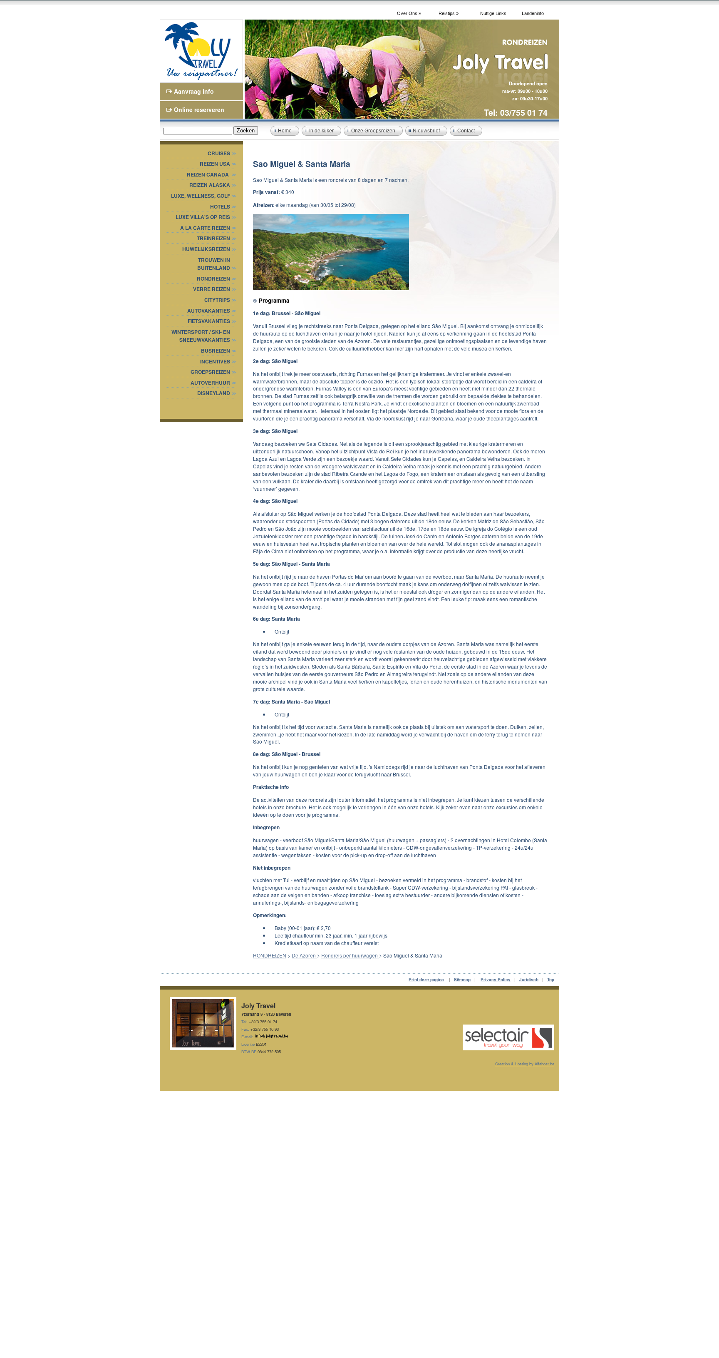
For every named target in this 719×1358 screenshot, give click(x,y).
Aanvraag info (194, 91)
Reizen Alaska (209, 185)
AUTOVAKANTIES (208, 310)
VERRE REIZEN (211, 289)
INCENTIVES (215, 361)
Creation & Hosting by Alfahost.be (524, 1064)
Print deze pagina (426, 979)
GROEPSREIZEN (210, 372)
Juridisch (528, 979)
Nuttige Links (493, 13)
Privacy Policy (496, 979)
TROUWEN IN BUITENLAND (213, 264)
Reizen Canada (208, 174)
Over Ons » (409, 13)
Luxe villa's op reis (203, 217)
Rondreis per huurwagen (350, 955)
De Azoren (304, 955)
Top (550, 979)
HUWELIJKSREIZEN (206, 249)
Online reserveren (199, 109)
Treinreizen (213, 238)
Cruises (219, 153)
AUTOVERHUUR (210, 382)
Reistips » (449, 13)
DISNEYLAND (213, 393)
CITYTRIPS (217, 299)
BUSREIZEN (215, 350)
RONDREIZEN (213, 278)
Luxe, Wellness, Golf (200, 195)
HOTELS (220, 206)
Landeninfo (533, 13)
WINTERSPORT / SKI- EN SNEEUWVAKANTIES (200, 336)
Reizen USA (215, 163)
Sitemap (462, 979)
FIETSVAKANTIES (209, 321)
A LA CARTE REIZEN (205, 227)
